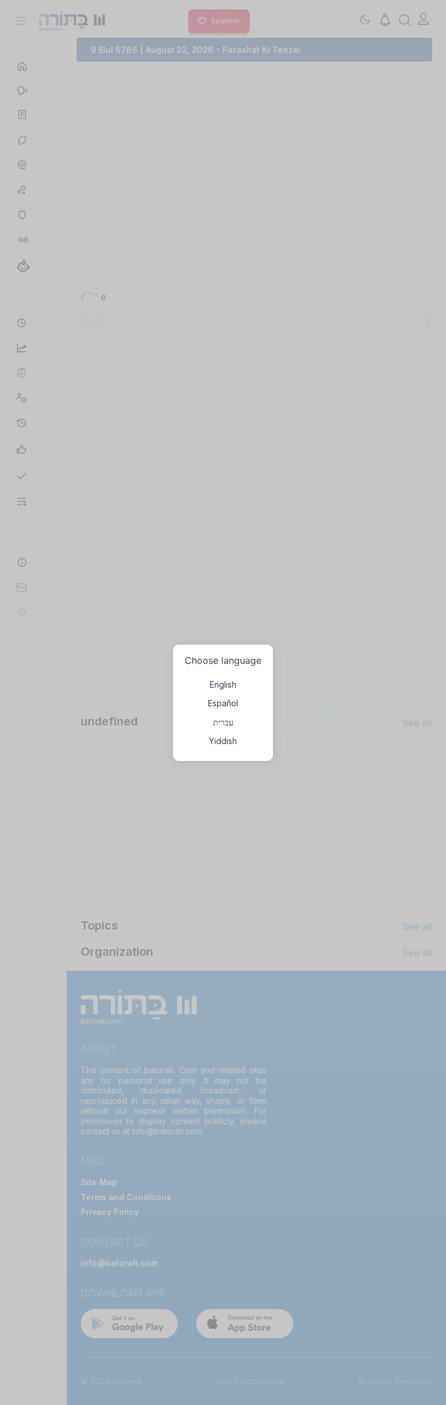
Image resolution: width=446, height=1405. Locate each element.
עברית (223, 722)
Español (223, 703)
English (223, 684)
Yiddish (223, 741)
